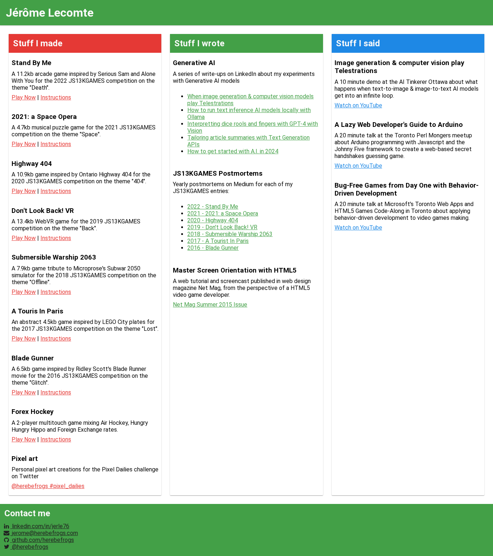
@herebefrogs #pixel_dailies (48, 486)
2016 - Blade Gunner (213, 247)
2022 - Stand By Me (212, 206)
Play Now (24, 97)
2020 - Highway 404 (212, 220)
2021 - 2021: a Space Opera (222, 213)
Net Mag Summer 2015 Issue (210, 304)
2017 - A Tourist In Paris (218, 241)
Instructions (55, 97)
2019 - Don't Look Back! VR (222, 227)
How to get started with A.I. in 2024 (232, 151)
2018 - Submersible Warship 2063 (229, 234)
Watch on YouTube (358, 105)
